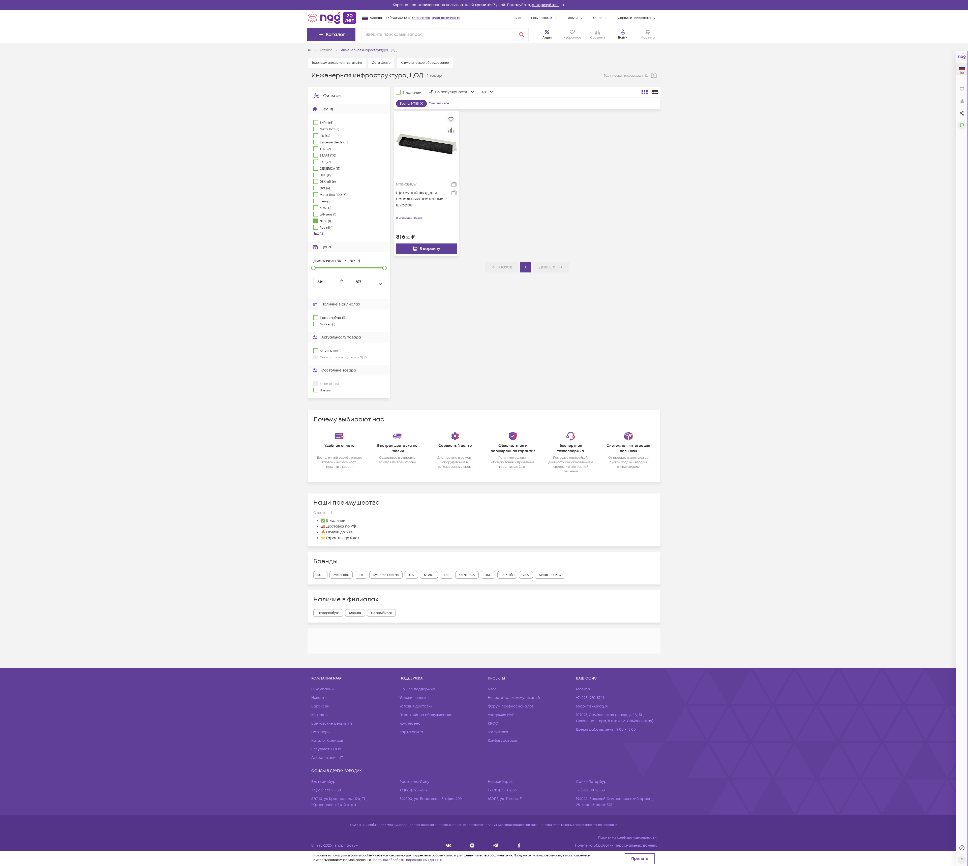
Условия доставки (416, 706)
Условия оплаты (414, 697)
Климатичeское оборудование (425, 63)
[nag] (519, 845)
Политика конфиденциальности (627, 837)
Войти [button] (622, 38)
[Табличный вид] (655, 92)
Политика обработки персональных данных (616, 845)
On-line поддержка (417, 689)
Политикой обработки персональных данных (407, 860)
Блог (518, 18)
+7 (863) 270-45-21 (414, 790)
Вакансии (320, 706)
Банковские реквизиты (332, 723)
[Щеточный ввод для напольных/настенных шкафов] (426, 143)
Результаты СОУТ (327, 749)
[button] (484, 5)
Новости (319, 697)
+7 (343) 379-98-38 (326, 790)
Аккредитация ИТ (327, 757)
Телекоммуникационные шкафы (337, 63)
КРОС (493, 723)
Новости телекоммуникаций (514, 697)
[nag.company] (448, 845)
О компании (322, 689)
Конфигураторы (502, 740)
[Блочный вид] (644, 92)
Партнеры (320, 732)
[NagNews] (496, 845)
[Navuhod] (472, 845)
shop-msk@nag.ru (446, 18)
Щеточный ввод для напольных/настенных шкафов (419, 199)
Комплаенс (410, 723)
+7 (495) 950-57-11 (398, 18)
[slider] (313, 268)
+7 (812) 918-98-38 (590, 790)
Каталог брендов (327, 740)
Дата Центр (381, 63)
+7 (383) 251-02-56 (502, 790)
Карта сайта (411, 732)
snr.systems (498, 732)
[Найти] (522, 35)
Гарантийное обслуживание (426, 715)
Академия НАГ (501, 715)
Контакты (319, 715)
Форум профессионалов (511, 706)
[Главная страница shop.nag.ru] (332, 18)
